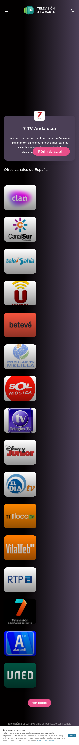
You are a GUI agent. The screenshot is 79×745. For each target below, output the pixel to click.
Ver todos (39, 702)
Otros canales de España (26, 170)
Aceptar (72, 735)
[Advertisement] (39, 61)
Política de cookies (45, 741)
